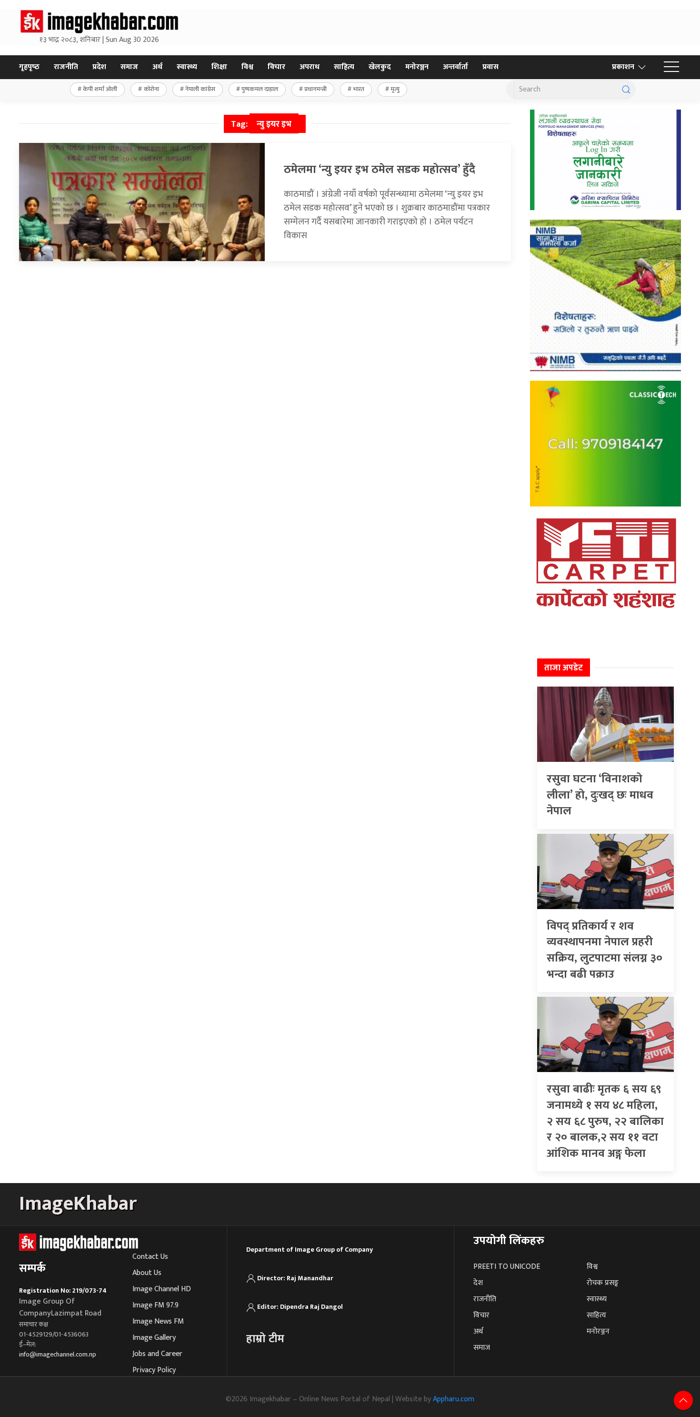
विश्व (247, 67)
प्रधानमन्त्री (315, 89)
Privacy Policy (154, 1370)
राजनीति (66, 67)
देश (478, 1282)
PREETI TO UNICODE (506, 1266)
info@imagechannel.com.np (57, 1354)
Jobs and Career (157, 1353)
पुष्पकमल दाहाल (259, 89)
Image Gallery (154, 1337)
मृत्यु (395, 89)
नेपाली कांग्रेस (200, 89)
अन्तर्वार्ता (455, 67)
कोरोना (151, 89)
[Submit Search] (626, 89)
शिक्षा (219, 67)
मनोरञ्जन (417, 67)
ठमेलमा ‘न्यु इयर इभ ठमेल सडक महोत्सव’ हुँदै (379, 169)
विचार (276, 67)
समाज (129, 67)
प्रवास (490, 67)
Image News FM (158, 1321)
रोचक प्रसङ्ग (603, 1282)
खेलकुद (380, 67)
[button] (671, 67)
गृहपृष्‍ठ (29, 67)
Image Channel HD (161, 1289)
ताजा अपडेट (563, 668)
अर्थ (157, 67)
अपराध (310, 67)
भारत (358, 89)
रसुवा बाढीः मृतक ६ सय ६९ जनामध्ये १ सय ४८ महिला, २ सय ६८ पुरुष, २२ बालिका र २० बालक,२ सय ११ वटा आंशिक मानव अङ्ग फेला (605, 1121)
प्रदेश (99, 67)
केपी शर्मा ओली (100, 89)
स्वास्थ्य (187, 67)
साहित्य (344, 67)
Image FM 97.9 (155, 1305)
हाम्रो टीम (265, 1338)
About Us (146, 1272)
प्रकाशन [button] (623, 67)
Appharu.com (453, 1399)
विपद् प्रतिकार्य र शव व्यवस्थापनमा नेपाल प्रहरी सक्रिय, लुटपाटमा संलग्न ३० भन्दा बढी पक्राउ (604, 950)
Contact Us (150, 1256)
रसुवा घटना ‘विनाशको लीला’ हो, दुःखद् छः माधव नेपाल (600, 794)
